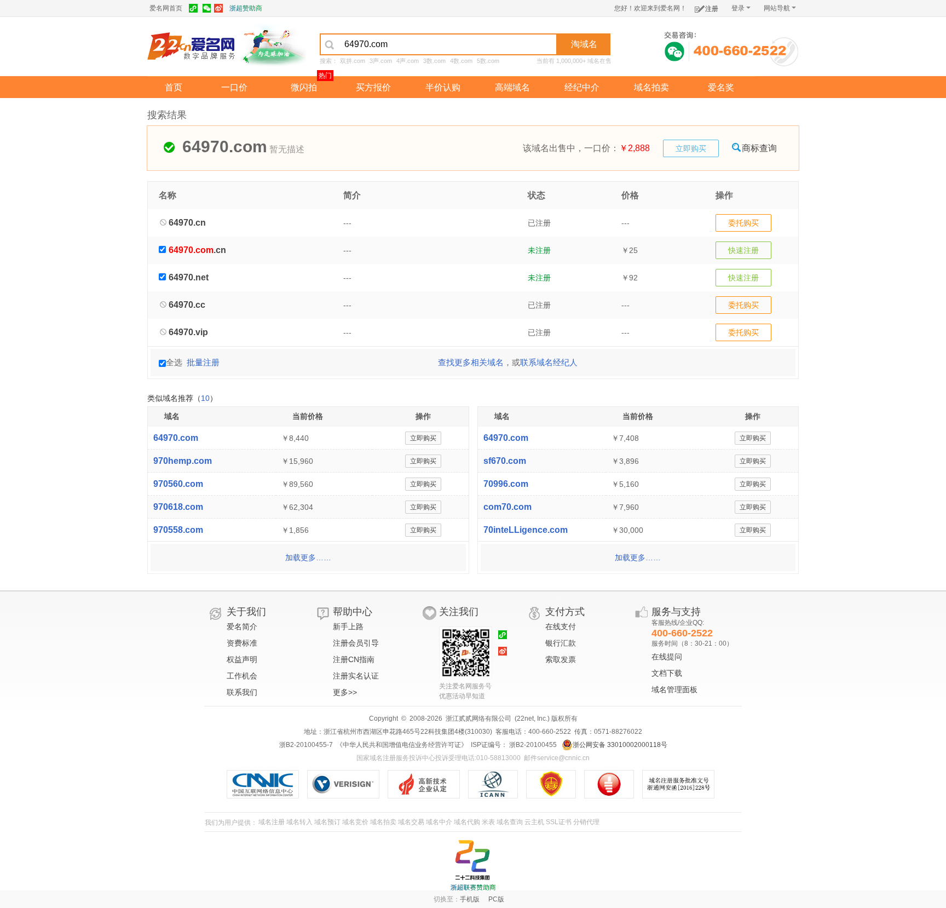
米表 (488, 822)
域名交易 (411, 822)
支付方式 (565, 611)
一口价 (234, 87)
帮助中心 (352, 611)
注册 (711, 9)
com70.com (507, 507)
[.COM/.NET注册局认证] (347, 784)
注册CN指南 (353, 659)
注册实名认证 (356, 675)
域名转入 (299, 822)
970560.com (178, 484)
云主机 (534, 822)
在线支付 (560, 626)
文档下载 (666, 673)
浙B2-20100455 (532, 745)
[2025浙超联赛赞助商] (473, 865)
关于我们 (246, 611)
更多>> (345, 692)
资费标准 (242, 643)
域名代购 (467, 822)
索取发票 (560, 659)
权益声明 (242, 659)
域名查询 (510, 822)
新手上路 (348, 626)
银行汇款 (560, 643)
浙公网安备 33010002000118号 (620, 745)
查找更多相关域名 (471, 362)
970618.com (178, 507)
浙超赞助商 (245, 8)
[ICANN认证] (497, 784)
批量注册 (203, 362)
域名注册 (271, 822)
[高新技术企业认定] (428, 784)
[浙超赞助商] (273, 45)
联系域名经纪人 (549, 362)
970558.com (178, 530)
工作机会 (242, 675)
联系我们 (242, 692)
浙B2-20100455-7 (306, 745)
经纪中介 (581, 87)
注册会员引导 (356, 643)
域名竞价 (355, 822)
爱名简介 (242, 626)
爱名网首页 (165, 8)
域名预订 (327, 822)
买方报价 (373, 87)
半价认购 (442, 87)
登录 (738, 8)
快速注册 (743, 250)
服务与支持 (676, 611)
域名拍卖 (651, 87)
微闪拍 (304, 87)
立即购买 (691, 148)
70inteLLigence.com (525, 530)
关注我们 (458, 611)
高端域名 (512, 87)
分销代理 (586, 822)
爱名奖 (721, 87)
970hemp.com (182, 461)
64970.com (175, 437)
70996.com (505, 484)
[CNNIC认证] (267, 784)
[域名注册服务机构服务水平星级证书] (614, 784)
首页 (173, 87)
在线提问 (666, 656)
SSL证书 (559, 822)
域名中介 (439, 822)
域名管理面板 (674, 689)
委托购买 (743, 223)
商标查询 (759, 148)
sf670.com (504, 461)
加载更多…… (308, 557)
